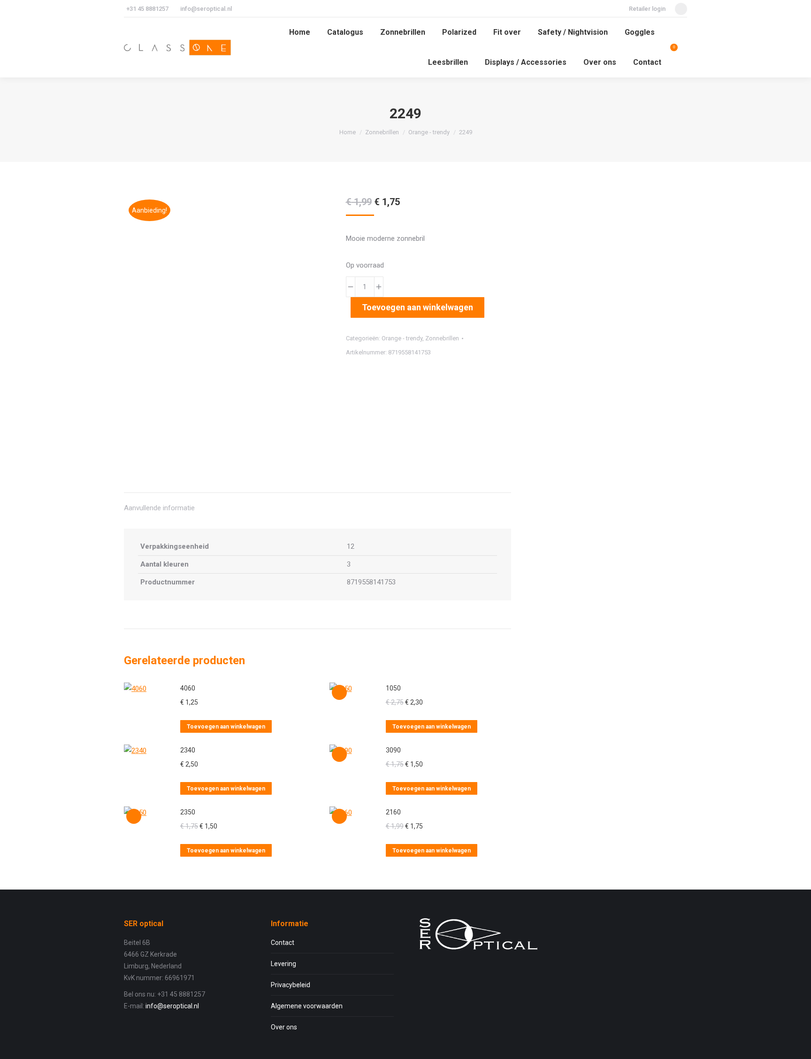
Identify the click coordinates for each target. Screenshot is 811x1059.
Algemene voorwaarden (307, 1006)
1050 (393, 688)
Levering (283, 963)
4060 (187, 688)
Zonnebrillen (442, 338)
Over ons (284, 1027)
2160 (393, 812)
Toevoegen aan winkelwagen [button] (226, 726)
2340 (187, 750)
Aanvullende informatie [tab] (159, 508)
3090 (393, 750)
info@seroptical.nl (206, 8)
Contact (282, 942)
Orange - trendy (402, 338)
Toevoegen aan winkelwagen (417, 307)
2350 (187, 812)
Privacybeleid (290, 985)
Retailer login (647, 8)
